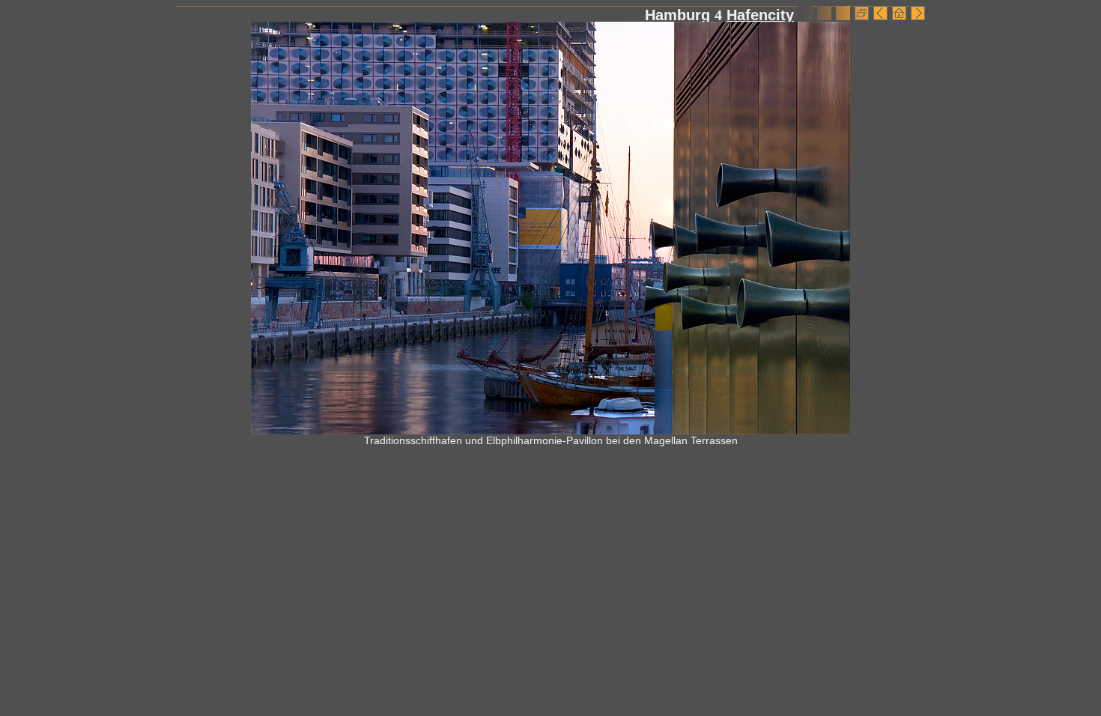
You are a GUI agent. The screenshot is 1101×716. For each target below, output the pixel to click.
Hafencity (760, 15)
